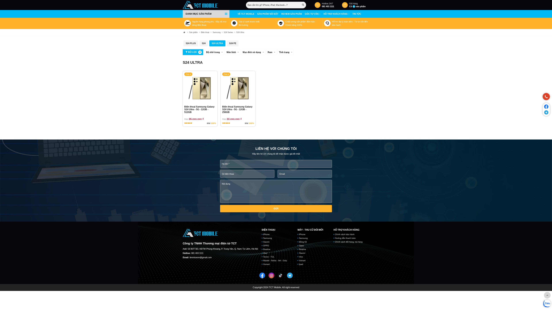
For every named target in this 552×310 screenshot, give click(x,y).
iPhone (266, 234)
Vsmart (266, 264)
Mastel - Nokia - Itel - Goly (275, 260)
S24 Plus (191, 43)
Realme (266, 249)
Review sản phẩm (291, 14)
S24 (204, 43)
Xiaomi (266, 242)
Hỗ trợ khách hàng (335, 14)
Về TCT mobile (246, 14)
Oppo (301, 245)
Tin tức (356, 14)
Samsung (217, 32)
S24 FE (232, 43)
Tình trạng (284, 52)
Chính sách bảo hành (344, 234)
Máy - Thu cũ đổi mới (310, 230)
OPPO (266, 245)
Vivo (265, 253)
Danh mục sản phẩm (198, 14)
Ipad (301, 264)
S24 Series (228, 32)
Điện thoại (205, 32)
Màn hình (231, 52)
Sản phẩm (193, 32)
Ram (270, 52)
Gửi (276, 208)
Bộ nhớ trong (213, 52)
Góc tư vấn (312, 14)
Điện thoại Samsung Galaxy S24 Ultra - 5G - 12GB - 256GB (237, 109)
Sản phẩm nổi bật (267, 14)
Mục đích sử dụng (252, 52)
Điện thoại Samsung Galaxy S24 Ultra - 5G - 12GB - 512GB (199, 109)
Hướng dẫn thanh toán (345, 238)
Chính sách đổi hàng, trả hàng (349, 242)
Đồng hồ (303, 242)
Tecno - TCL (268, 257)
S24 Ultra (240, 32)
